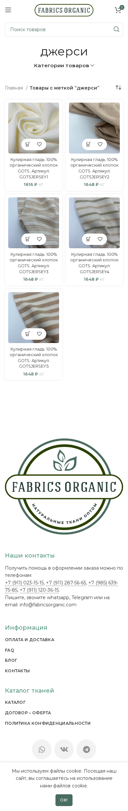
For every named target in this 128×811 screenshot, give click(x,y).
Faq (9, 650)
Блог (11, 660)
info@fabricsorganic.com (48, 605)
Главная (14, 88)
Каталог (15, 702)
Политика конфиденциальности (48, 723)
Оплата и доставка (29, 639)
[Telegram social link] (86, 749)
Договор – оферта (28, 712)
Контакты (17, 670)
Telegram (82, 597)
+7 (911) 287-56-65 (66, 583)
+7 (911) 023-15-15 (24, 583)
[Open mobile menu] (8, 9)
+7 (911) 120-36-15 (39, 590)
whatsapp (58, 597)
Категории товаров (61, 65)
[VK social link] (64, 749)
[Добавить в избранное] (39, 144)
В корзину (28, 144)
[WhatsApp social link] (42, 749)
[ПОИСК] (116, 29)
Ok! (64, 800)
